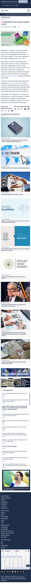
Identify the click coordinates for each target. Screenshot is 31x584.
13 (17, 561)
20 (17, 563)
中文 (17, 5)
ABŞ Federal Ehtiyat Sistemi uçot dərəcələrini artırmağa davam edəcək (14, 305)
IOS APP (3, 547)
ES (11, 5)
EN (5, 5)
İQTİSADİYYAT (6, 17)
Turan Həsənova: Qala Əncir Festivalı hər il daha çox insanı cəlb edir (16, 489)
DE (7, 5)
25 (9, 565)
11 (9, 561)
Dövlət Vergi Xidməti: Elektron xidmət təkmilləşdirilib (15, 168)
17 (4, 563)
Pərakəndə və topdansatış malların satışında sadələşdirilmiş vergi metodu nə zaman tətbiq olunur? (14, 334)
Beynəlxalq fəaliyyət (7, 533)
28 (21, 565)
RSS (2, 543)
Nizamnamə (4, 529)
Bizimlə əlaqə (5, 525)
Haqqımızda (4, 527)
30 (28, 565)
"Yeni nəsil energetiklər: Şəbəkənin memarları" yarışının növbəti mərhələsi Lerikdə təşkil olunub (14, 464)
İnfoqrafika (4, 518)
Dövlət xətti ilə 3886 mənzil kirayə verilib (12, 194)
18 (9, 563)
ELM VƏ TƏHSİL (5, 510)
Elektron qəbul (5, 539)
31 (4, 568)
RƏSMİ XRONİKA (5, 496)
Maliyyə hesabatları (7, 531)
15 (25, 561)
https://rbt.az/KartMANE (15, 83)
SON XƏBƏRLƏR (8, 390)
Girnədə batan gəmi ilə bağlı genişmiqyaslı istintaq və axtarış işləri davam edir (15, 414)
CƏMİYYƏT (3, 506)
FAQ (2, 541)
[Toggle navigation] (28, 10)
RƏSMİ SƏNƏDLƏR (5, 498)
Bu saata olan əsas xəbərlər (9, 446)
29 (25, 565)
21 (21, 563)
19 (13, 563)
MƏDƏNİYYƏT (4, 508)
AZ (1, 5)
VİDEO (2, 520)
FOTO (2, 522)
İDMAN (3, 512)
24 (4, 565)
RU (3, 5)
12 (13, 561)
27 (17, 565)
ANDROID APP (4, 545)
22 (25, 563)
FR (9, 5)
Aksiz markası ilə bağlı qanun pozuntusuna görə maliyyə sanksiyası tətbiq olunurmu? (14, 140)
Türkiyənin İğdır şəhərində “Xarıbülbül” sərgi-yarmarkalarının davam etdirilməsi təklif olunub (14, 434)
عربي (13, 5)
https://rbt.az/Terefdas (10, 76)
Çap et (13, 27)
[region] (16, 441)
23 (28, 563)
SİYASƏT (3, 500)
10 (4, 561)
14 (21, 561)
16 (28, 561)
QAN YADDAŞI (4, 516)
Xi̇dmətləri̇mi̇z (5, 535)
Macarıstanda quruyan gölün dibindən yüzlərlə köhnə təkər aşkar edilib (14, 452)
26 (13, 565)
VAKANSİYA (4, 537)
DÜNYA (3, 514)
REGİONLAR (4, 504)
